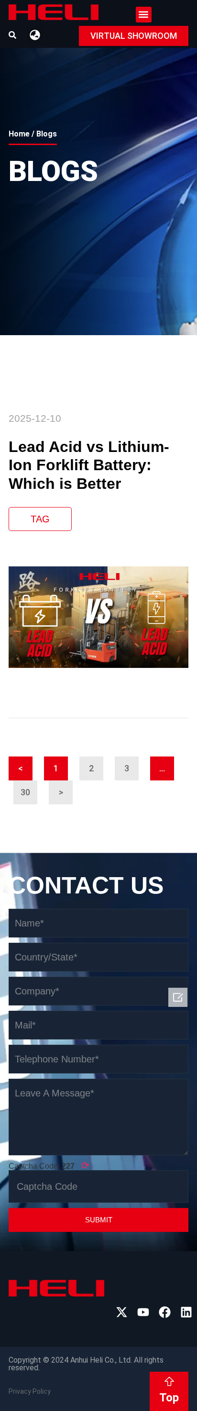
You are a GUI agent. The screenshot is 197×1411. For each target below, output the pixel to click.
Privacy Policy (30, 1391)
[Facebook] (165, 1312)
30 (29, 788)
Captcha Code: (49, 1165)
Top (169, 1397)
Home (19, 133)
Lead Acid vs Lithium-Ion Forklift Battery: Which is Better (89, 465)
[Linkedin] (186, 1312)
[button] (144, 15)
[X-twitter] (122, 1312)
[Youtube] (143, 1312)
